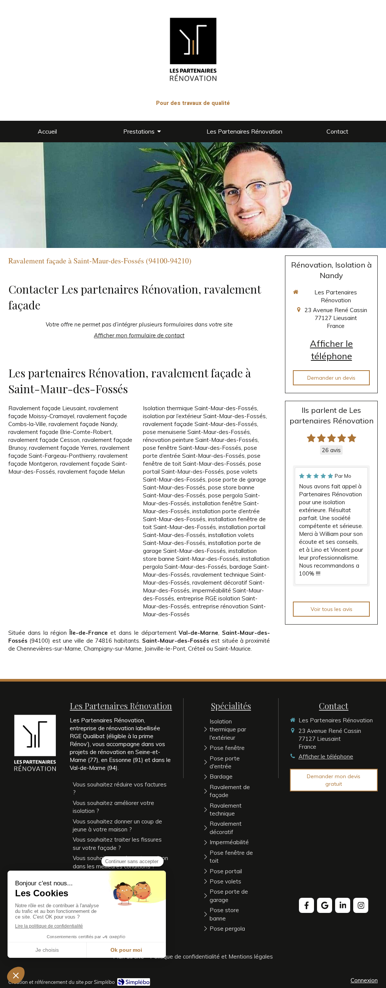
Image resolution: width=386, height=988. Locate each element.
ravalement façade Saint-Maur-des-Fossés (200, 424)
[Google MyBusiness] (324, 905)
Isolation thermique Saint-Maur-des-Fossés (200, 408)
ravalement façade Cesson (44, 439)
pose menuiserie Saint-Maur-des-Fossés (196, 432)
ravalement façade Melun (91, 471)
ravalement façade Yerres (63, 447)
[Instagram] (360, 905)
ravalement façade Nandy (83, 424)
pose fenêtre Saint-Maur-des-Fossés (192, 447)
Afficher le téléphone (331, 350)
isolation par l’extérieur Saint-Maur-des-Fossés (204, 416)
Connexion (364, 980)
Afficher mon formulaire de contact (139, 335)
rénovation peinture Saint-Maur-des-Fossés (200, 439)
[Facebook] (306, 905)
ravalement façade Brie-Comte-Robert (60, 432)
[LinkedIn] (342, 905)
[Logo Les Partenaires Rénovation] (193, 94)
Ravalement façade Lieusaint (47, 408)
